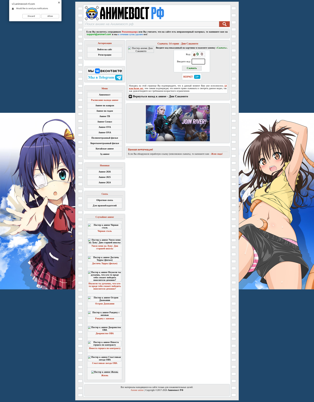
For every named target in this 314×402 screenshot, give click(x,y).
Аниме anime (137, 390)
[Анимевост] (132, 20)
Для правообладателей (105, 205)
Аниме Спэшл (104, 121)
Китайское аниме (105, 148)
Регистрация (104, 55)
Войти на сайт (104, 49)
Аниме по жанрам (104, 105)
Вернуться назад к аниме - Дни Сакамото (160, 96)
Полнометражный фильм (104, 138)
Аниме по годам (104, 111)
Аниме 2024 (105, 182)
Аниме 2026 (105, 172)
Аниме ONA (104, 132)
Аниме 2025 (105, 177)
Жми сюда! (217, 154)
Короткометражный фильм (104, 143)
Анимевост (104, 95)
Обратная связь (104, 200)
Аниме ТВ (104, 116)
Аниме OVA (105, 127)
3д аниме (104, 154)
